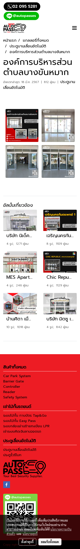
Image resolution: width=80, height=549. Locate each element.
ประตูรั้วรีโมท (12, 455)
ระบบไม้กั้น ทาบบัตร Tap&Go (25, 415)
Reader (9, 392)
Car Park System (17, 376)
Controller (11, 386)
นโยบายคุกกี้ (30, 534)
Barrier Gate (13, 381)
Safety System (15, 397)
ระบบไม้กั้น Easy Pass (19, 420)
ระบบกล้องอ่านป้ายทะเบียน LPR (26, 426)
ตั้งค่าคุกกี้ (27, 542)
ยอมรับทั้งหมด (50, 542)
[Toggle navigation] (74, 28)
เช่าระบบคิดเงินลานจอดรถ (22, 431)
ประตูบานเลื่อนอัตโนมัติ (19, 449)
